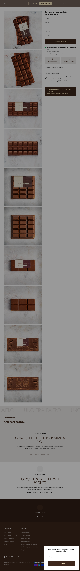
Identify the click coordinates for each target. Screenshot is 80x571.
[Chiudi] (75, 549)
